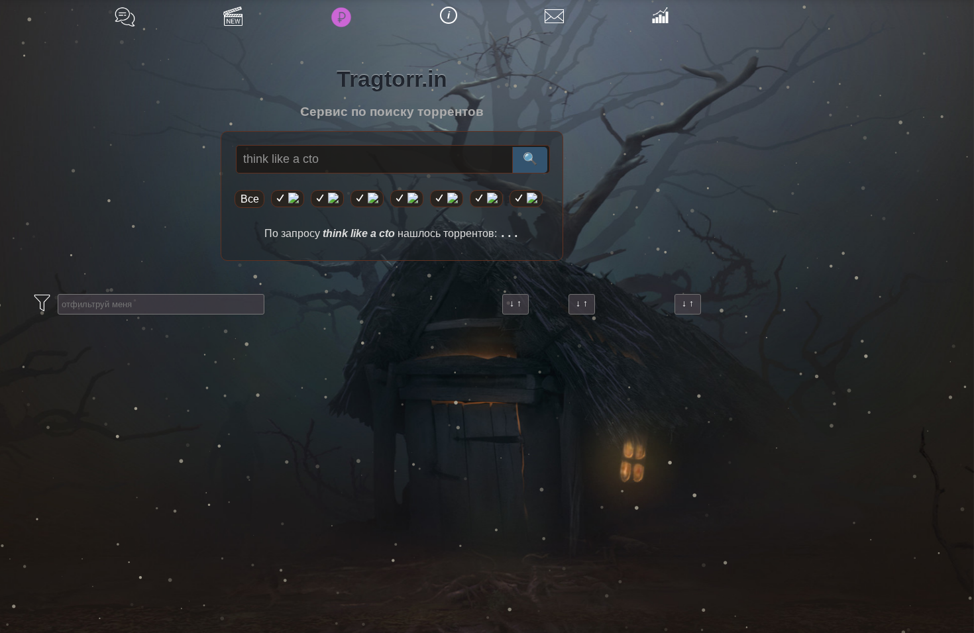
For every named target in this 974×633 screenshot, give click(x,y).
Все (250, 199)
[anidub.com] (367, 198)
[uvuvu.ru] (406, 198)
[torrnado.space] (486, 198)
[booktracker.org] (446, 198)
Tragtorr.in (392, 78)
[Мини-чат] (125, 17)
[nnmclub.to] (327, 198)
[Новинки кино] (233, 16)
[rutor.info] (287, 198)
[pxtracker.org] (526, 198)
